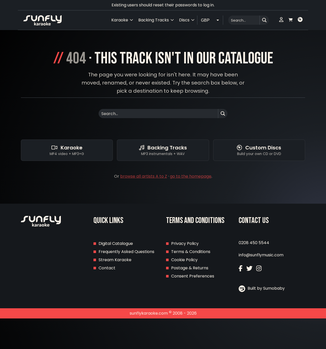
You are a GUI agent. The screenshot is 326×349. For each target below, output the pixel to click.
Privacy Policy (185, 243)
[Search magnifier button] (264, 20)
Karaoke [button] (119, 20)
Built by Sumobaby (266, 288)
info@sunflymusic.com (261, 255)
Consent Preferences (192, 276)
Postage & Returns (189, 268)
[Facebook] (240, 268)
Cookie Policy (184, 260)
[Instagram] (259, 268)
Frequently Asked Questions (126, 252)
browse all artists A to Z (143, 176)
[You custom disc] (300, 20)
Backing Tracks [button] (153, 20)
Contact (107, 268)
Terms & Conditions (190, 252)
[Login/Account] (281, 20)
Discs (184, 20)
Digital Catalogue (116, 243)
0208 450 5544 (254, 243)
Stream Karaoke (115, 260)
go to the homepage (190, 176)
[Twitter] (249, 268)
